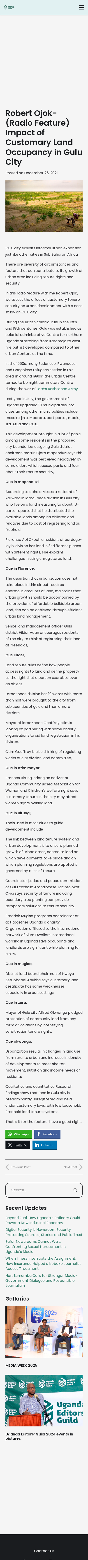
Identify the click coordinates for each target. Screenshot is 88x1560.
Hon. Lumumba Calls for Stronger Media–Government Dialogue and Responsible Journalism (41, 1280)
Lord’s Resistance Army (57, 388)
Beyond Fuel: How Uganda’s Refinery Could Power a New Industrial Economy (42, 1220)
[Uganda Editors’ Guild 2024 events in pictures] (44, 1408)
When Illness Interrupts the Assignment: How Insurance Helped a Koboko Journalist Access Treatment (43, 1263)
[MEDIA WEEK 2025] (44, 1336)
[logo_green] (9, 7)
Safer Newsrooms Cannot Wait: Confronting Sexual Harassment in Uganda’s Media (35, 1246)
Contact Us (44, 1550)
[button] (81, 7)
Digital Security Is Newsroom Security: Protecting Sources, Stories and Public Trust (44, 1232)
